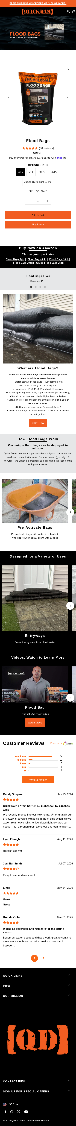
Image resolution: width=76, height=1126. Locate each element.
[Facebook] (5, 1111)
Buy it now (38, 224)
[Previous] (9, 97)
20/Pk (54, 172)
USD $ (10, 1104)
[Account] (68, 11)
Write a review (38, 779)
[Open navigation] (10, 11)
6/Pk (30, 172)
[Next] (67, 97)
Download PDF (38, 281)
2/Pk (20, 172)
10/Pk (42, 172)
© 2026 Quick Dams (14, 1120)
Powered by (56, 743)
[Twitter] (18, 1111)
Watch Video (35, 722)
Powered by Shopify (38, 1120)
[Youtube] (26, 1111)
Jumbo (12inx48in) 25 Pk (37, 182)
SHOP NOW (38, 423)
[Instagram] (11, 1111)
